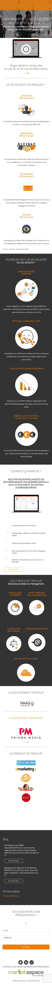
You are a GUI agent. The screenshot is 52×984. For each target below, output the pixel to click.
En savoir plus (13, 569)
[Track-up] (26, 4)
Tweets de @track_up (11, 896)
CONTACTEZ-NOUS (34, 981)
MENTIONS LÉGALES (19, 981)
